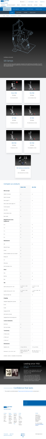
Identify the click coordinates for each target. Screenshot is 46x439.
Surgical (10, 420)
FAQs (14, 423)
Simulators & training (10, 423)
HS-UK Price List (20, 419)
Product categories (10, 414)
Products (7, 15)
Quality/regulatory (31, 1)
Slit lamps (12, 12)
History (5, 414)
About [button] (18, 5)
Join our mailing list (20, 424)
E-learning (15, 419)
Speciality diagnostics (10, 419)
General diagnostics (13, 15)
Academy (36, 1)
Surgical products (15, 418)
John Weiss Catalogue (20, 422)
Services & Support (11, 5)
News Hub (30, 5)
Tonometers (25, 12)
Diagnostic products (15, 415)
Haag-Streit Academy (15, 422)
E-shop (40, 5)
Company (5, 413)
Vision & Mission (5, 417)
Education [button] (23, 5)
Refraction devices (32, 12)
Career (5, 418)
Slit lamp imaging (18, 12)
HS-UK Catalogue (20, 417)
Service (20, 414)
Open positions (5, 421)
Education (15, 413)
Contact (35, 5)
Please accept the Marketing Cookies (25, 391)
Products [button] (3, 5)
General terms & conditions (8, 435)
